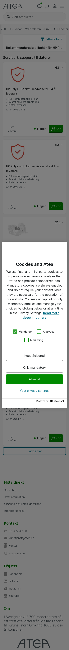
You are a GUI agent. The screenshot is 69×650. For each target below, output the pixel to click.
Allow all (34, 379)
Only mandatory (34, 367)
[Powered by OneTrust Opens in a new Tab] (50, 402)
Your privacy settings (34, 391)
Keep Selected (34, 356)
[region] (34, 325)
